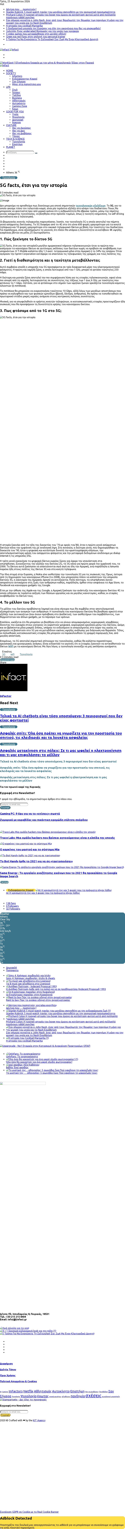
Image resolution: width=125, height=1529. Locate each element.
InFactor (5, 696)
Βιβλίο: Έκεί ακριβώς (17, 1067)
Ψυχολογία (18, 117)
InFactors (16, 1391)
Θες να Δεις (18, 130)
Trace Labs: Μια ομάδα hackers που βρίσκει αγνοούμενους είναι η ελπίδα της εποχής (57, 837)
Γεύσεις (16, 92)
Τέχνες (16, 136)
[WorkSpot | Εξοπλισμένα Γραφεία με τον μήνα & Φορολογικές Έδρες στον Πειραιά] (47, 62)
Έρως (15, 108)
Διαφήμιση (6, 1363)
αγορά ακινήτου (55, 1396)
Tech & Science (15, 138)
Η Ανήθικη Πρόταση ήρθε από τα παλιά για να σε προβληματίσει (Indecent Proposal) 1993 (56, 989)
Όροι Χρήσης (8, 1375)
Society (11, 73)
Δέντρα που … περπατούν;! (21, 9)
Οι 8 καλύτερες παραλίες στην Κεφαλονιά (29, 994)
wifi (12, 654)
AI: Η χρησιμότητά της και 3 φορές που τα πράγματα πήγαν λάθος (43, 893)
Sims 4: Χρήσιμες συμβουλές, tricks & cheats (30, 978)
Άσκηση (16, 122)
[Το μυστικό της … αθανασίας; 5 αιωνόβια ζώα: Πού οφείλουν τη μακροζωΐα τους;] (52, 1070)
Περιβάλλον (103, 1392)
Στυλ (15, 89)
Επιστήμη (17, 144)
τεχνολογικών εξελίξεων (90, 205)
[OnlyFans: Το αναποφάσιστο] (23, 1053)
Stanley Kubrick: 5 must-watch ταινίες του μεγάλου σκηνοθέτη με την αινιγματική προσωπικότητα (60, 12)
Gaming (5, 1392)
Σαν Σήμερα (18, 81)
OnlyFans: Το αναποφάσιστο (22, 1056)
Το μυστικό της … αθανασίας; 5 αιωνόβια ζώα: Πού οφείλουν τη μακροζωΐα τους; (52, 1073)
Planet (10, 147)
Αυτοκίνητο (18, 103)
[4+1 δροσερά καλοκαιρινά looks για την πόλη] (28, 1330)
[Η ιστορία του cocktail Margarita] (27, 1038)
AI (1, 1392)
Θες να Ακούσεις (21, 128)
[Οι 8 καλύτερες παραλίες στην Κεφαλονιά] (30, 992)
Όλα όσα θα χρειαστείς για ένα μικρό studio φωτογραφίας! (39, 1062)
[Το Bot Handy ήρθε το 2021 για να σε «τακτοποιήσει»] (30, 855)
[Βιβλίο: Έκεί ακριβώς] (22, 1064)
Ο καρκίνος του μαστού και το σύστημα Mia (29, 849)
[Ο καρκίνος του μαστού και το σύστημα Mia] (26, 843)
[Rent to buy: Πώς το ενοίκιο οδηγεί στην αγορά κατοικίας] (39, 997)
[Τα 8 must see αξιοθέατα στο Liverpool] (28, 981)
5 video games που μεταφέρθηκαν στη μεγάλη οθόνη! (36, 33)
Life (8, 87)
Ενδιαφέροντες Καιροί (24, 78)
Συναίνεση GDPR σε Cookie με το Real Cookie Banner (29, 1511)
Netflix (28, 1391)
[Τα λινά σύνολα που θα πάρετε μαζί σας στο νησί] (14, 1328)
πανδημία (78, 1396)
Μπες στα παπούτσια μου (26, 84)
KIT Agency (39, 1420)
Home (9, 70)
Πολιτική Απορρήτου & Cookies (18, 1381)
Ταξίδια (16, 95)
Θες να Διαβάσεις (22, 133)
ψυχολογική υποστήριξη (111, 1396)
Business (17, 98)
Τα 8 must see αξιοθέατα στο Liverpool (28, 983)
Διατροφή (17, 119)
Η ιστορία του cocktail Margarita (24, 25)
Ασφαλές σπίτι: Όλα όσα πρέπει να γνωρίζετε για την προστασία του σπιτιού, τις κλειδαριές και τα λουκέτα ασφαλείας (61, 735)
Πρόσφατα (12, 970)
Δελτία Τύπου (8, 1369)
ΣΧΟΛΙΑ (4, 882)
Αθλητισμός (19, 100)
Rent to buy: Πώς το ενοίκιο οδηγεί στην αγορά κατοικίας (38, 1000)
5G (3, 654)
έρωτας (43, 1396)
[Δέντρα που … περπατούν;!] (31, 1005)
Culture (11, 125)
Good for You (15, 111)
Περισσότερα (7, 659)
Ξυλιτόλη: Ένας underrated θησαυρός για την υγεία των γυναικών (42, 31)
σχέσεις (93, 1395)
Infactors (17, 76)
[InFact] (9, 49)
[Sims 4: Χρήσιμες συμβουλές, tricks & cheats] (28, 975)
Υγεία (15, 114)
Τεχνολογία (18, 141)
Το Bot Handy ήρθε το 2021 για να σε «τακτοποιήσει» (36, 861)
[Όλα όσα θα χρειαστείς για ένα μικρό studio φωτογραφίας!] (42, 1059)
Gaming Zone (19, 106)
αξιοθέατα (66, 1396)
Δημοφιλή (11, 967)
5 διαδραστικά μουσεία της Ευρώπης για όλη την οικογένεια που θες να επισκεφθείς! (53, 28)
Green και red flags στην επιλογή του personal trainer (35, 36)
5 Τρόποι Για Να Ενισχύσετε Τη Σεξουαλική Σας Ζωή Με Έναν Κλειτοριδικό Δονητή (52, 39)
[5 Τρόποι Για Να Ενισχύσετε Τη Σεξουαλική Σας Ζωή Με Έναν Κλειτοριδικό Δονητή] (47, 1333)
